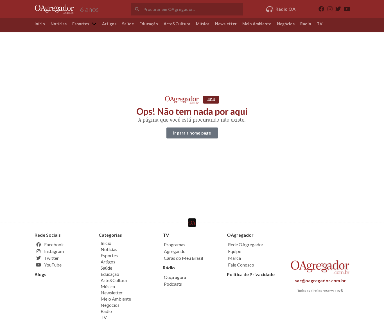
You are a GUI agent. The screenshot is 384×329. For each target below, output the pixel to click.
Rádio (169, 267)
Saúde (106, 267)
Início (106, 243)
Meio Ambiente (116, 298)
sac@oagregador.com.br (320, 280)
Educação (110, 274)
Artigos (108, 261)
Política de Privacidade (251, 274)
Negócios (110, 305)
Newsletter (112, 292)
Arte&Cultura (114, 280)
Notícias (109, 249)
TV (104, 317)
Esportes (109, 255)
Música (108, 286)
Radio (106, 311)
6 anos (89, 9)
